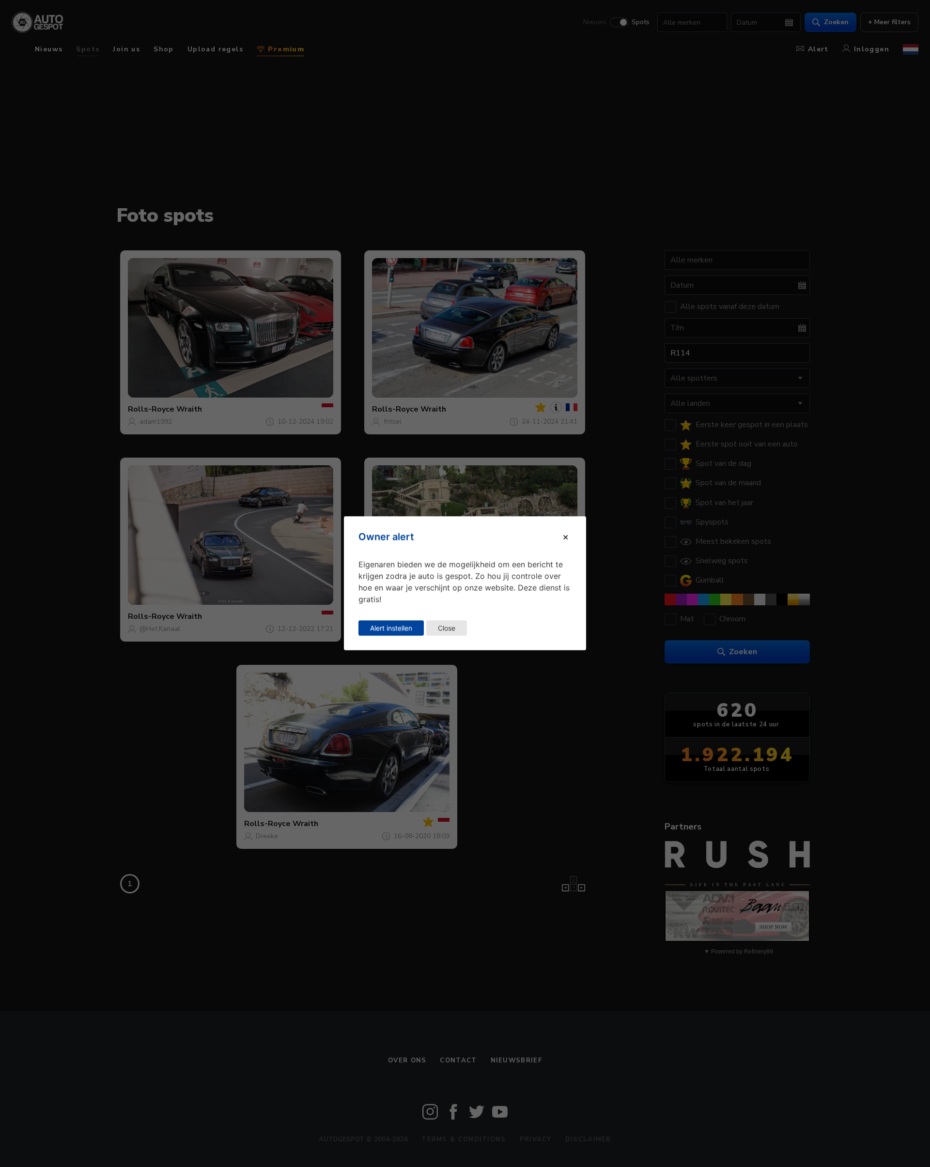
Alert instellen (391, 628)
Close (446, 628)
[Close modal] (565, 537)
